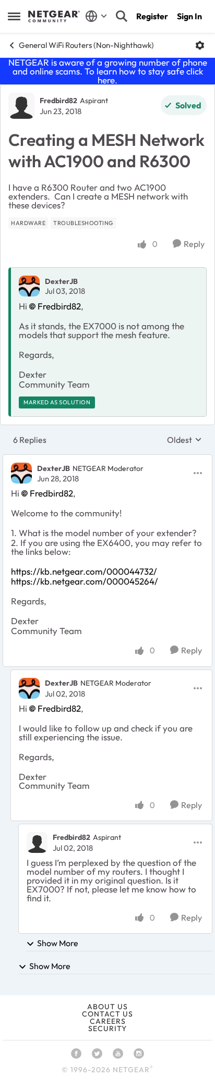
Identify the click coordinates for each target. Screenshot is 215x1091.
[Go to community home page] (54, 16)
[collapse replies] (107, 459)
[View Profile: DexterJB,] (29, 286)
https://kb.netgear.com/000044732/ (84, 571)
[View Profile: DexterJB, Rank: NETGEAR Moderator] (21, 473)
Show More (57, 943)
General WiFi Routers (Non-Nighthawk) (86, 45)
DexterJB (61, 281)
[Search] (121, 16)
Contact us (107, 1014)
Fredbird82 (58, 100)
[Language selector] (96, 16)
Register (152, 16)
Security (107, 1028)
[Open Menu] (200, 45)
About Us (107, 1006)
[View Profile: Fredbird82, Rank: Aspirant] (21, 106)
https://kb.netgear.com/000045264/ (84, 581)
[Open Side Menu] (14, 16)
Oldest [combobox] (184, 440)
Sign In (189, 16)
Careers (108, 1021)
